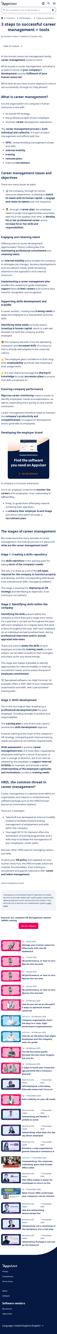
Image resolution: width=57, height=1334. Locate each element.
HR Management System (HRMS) (26, 18)
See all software (28, 925)
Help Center (7, 1313)
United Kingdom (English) (27, 1325)
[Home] (2, 18)
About (4, 1291)
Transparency (7, 1276)
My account (7, 1308)
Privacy (5, 1271)
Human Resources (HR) (11, 18)
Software (6, 1296)
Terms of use (7, 1281)
